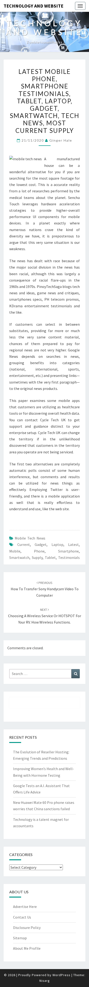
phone (39, 551)
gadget (41, 544)
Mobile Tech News (30, 538)
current (23, 544)
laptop (57, 544)
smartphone (68, 551)
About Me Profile (27, 948)
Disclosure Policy (27, 927)
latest (73, 544)
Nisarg (44, 981)
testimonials (69, 557)
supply (37, 557)
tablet (50, 557)
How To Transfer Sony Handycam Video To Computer (45, 589)
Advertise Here (25, 906)
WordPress (61, 975)
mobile (14, 551)
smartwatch (19, 557)
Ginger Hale (60, 140)
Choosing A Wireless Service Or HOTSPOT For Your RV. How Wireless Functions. (44, 615)
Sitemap (20, 938)
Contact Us (22, 917)
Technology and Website (33, 6)
